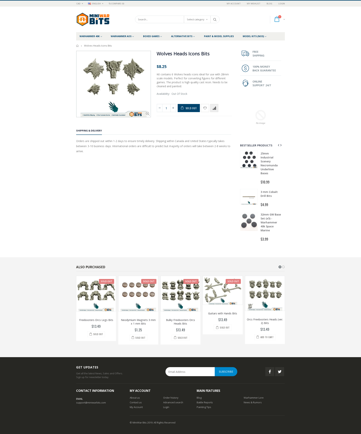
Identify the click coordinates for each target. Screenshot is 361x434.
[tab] (89, 131)
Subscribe (226, 371)
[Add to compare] (214, 108)
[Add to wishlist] (205, 108)
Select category (195, 19)
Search (215, 19)
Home (77, 45)
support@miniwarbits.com (91, 402)
